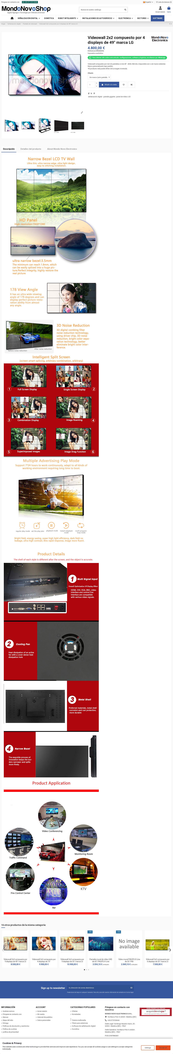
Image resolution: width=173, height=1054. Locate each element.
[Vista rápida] (19, 956)
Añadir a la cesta (111, 85)
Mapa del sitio (8, 1020)
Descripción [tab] (9, 149)
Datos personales (43, 1020)
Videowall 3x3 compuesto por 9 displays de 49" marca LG (15, 960)
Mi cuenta (40, 1014)
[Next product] (171, 24)
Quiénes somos (8, 1011)
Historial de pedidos (44, 1017)
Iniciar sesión (42, 1011)
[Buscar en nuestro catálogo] (125, 10)
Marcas (5, 1017)
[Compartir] (88, 93)
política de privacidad (11, 1032)
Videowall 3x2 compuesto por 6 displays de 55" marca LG (157, 960)
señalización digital (95, 97)
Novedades (76, 1014)
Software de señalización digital (83, 1026)
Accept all (163, 1048)
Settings (148, 1048)
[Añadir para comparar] (131, 85)
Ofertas (74, 1011)
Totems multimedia (79, 1020)
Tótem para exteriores (80, 1023)
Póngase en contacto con (10, 2)
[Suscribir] (131, 988)
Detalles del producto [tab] (31, 149)
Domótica (75, 1029)
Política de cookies (10, 1029)
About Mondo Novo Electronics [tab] (62, 149)
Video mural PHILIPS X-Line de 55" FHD (129, 960)
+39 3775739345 (113, 1020)
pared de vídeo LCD (123, 97)
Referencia (92, 51)
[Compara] (15, 956)
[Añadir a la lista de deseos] (123, 85)
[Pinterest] (94, 93)
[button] (29, 18)
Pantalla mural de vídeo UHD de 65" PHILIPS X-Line (101, 960)
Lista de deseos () (165, 2)
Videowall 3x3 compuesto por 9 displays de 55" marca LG (72, 960)
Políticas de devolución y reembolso (16, 1026)
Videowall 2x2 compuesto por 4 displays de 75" (44, 960)
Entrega (5, 1023)
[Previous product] (170, 24)
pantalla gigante (109, 97)
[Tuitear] (91, 93)
